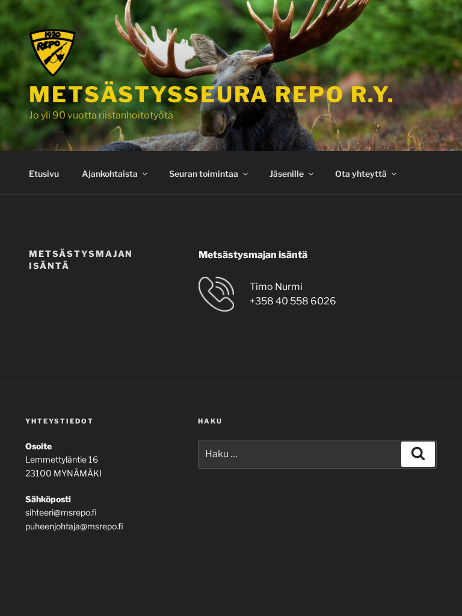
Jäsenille (287, 173)
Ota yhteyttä (361, 173)
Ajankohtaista (110, 173)
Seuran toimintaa (203, 173)
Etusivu (44, 173)
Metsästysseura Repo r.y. (212, 94)
